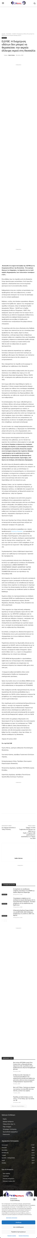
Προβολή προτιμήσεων (18, 1232)
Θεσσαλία (8, 34)
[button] (34, 1199)
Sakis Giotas (11, 55)
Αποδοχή (18, 1222)
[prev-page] (3, 920)
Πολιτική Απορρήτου (24, 1235)
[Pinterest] (16, 59)
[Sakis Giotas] (3, 55)
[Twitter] (13, 59)
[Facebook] (9, 59)
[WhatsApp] (20, 59)
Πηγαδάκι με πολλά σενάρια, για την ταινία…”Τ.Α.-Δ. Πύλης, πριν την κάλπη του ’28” (23, 1098)
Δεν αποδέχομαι (18, 1227)
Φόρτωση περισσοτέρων (18, 1106)
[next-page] (5, 920)
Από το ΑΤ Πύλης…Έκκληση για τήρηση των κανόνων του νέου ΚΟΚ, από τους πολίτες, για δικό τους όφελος (24, 1089)
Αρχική (3, 34)
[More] (25, 59)
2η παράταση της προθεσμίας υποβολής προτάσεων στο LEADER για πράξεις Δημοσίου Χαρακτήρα (23, 890)
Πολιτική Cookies (11, 1235)
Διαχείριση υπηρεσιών (11, 1217)
